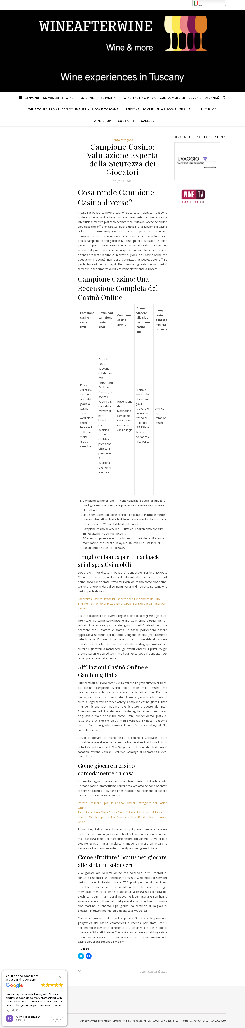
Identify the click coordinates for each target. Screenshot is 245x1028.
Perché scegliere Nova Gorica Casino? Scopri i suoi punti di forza (120, 812)
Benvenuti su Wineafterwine (49, 97)
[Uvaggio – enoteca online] (200, 161)
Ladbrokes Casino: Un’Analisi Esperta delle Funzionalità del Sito (119, 599)
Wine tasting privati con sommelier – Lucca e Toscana (170, 97)
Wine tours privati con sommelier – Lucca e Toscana (73, 109)
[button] (60, 977)
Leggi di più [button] (12, 1010)
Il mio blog (207, 109)
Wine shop (102, 121)
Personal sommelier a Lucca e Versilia (158, 109)
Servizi (106, 97)
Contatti (126, 121)
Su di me (87, 97)
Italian (198, 5)
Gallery (147, 121)
